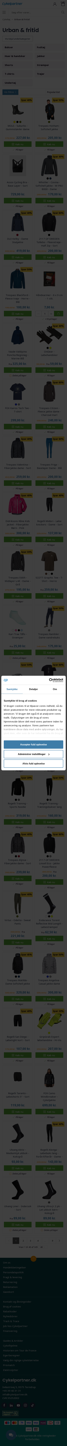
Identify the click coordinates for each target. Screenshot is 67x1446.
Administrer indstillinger (32, 754)
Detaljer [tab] (33, 689)
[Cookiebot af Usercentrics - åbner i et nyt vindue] (49, 680)
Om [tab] (55, 689)
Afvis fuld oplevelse (33, 763)
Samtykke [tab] (12, 689)
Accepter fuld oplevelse (33, 744)
